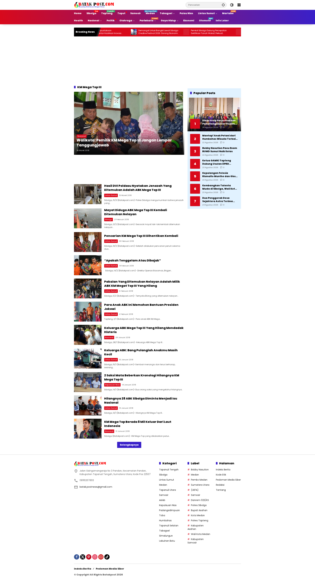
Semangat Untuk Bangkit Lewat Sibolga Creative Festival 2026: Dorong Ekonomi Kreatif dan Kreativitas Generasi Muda (140, 32)
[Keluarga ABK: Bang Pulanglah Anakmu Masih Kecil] (88, 358)
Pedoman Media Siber (228, 479)
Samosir (163, 495)
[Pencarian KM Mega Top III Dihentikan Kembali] (88, 242)
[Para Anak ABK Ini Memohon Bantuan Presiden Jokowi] (88, 312)
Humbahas (165, 520)
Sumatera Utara (200, 484)
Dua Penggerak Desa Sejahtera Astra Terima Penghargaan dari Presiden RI (220, 199)
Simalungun (166, 535)
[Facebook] (76, 557)
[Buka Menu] (239, 5)
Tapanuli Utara (167, 490)
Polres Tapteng (199, 520)
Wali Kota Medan (200, 534)
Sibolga (108, 219)
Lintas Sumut (111, 195)
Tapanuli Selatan (168, 525)
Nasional (81, 136)
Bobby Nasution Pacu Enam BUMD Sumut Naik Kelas (219, 150)
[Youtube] (101, 557)
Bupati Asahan (199, 510)
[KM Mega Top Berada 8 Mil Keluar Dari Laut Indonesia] (88, 429)
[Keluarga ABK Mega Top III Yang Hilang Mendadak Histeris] (88, 335)
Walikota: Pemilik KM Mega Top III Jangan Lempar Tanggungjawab (124, 143)
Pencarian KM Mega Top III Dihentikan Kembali (141, 236)
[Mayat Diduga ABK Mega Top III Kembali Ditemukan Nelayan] (88, 218)
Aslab (162, 500)
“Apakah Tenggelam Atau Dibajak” (132, 260)
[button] (223, 5)
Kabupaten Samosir (196, 541)
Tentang (221, 490)
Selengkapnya (129, 444)
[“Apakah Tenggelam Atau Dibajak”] (88, 265)
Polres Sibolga (199, 505)
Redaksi (220, 484)
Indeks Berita (223, 469)
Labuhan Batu (167, 540)
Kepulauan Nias (112, 384)
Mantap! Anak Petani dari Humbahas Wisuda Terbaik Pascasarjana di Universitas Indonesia (220, 137)
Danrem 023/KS (200, 500)
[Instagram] (94, 557)
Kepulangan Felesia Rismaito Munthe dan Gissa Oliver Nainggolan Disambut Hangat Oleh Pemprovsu (219, 175)
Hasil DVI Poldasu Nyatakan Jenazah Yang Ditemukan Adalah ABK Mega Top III (138, 188)
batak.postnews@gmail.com (96, 486)
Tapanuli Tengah (168, 469)
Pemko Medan (199, 479)
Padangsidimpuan (169, 510)
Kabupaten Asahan (196, 527)
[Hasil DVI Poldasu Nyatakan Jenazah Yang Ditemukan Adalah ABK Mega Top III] (88, 194)
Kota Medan (198, 515)
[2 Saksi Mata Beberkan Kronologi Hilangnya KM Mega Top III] (88, 382)
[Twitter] (82, 557)
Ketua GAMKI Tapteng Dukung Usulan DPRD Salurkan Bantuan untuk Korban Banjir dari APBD (218, 162)
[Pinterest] (88, 557)
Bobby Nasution (200, 469)
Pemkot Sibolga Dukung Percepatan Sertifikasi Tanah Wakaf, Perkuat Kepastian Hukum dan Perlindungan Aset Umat (193, 32)
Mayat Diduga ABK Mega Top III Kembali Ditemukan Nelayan (135, 212)
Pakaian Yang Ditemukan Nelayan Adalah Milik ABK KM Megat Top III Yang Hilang (142, 284)
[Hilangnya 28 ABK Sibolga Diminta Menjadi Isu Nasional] (88, 405)
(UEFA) (195, 490)
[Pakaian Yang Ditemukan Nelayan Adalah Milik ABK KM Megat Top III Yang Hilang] (88, 288)
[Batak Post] (94, 4)
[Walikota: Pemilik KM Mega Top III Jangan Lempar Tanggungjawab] (129, 123)
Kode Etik (221, 474)
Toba (162, 515)
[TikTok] (107, 557)
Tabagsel (164, 530)
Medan (163, 484)
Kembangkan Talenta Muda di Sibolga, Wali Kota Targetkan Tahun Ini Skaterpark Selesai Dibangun (219, 187)
